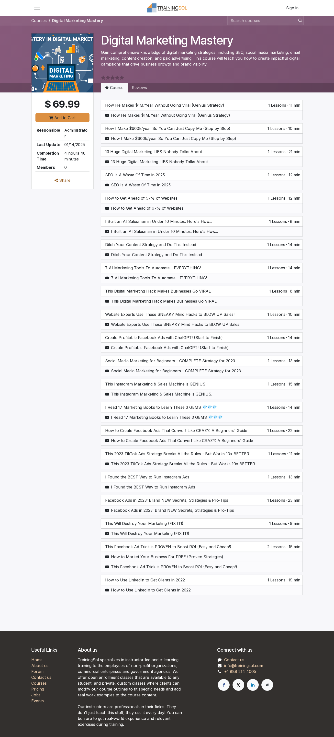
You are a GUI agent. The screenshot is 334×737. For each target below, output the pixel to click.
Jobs (36, 694)
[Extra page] (267, 685)
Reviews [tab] (139, 87)
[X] (238, 685)
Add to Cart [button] (64, 117)
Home (37, 659)
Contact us (41, 677)
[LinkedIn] (253, 685)
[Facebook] (224, 685)
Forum (37, 671)
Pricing (37, 689)
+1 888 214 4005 (240, 671)
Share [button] (64, 180)
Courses (39, 20)
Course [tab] (116, 87)
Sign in (292, 7)
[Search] (298, 20)
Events (37, 700)
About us (39, 665)
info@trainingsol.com (243, 665)
